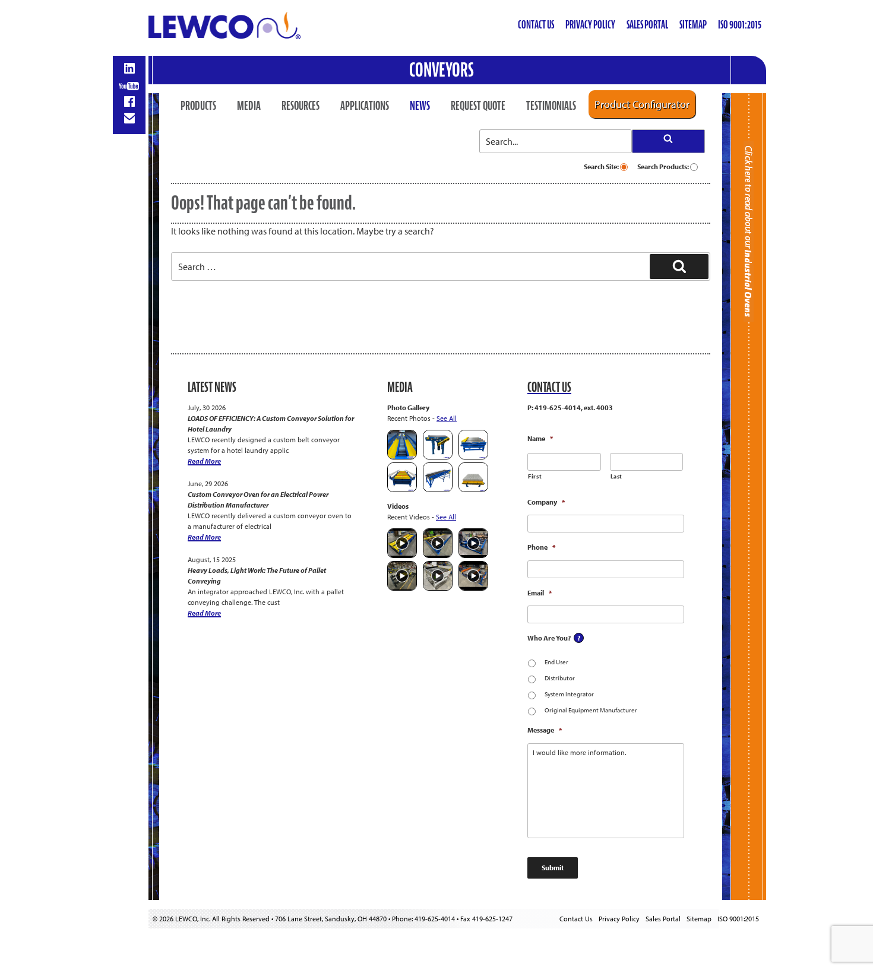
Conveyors (441, 70)
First (535, 476)
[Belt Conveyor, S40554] (438, 456)
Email (539, 592)
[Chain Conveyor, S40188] (402, 489)
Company (546, 501)
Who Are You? (549, 637)
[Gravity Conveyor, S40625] (402, 456)
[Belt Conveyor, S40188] (438, 489)
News (420, 105)
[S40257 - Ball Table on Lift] (473, 489)
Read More (204, 461)
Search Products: (663, 166)
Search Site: (602, 166)
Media (249, 105)
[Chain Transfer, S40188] (473, 456)
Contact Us (536, 24)
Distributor (560, 678)
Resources (300, 105)
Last (617, 476)
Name (540, 438)
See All (446, 418)
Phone (541, 547)
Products (198, 105)
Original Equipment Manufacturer (591, 710)
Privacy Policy (590, 24)
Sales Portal (647, 24)
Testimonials (551, 105)
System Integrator (569, 694)
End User (556, 662)
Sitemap (693, 24)
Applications (364, 105)
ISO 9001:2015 (739, 24)
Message (544, 729)
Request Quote (478, 105)
